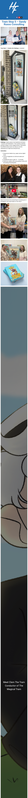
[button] (7, 17)
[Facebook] (17, 18)
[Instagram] (22, 18)
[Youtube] (19, 18)
